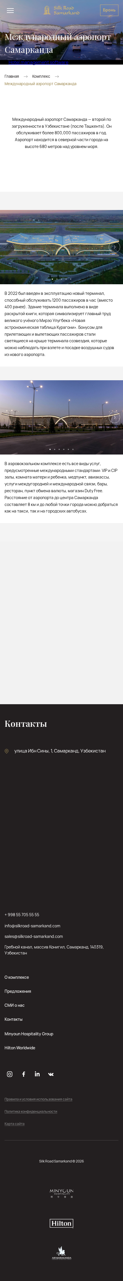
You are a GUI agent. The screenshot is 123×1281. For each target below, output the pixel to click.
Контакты (14, 1019)
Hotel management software (38, 62)
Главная (12, 76)
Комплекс (41, 76)
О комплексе (17, 977)
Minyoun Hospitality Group (29, 1033)
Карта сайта (15, 1124)
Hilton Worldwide (20, 1047)
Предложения (18, 991)
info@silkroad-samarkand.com (32, 925)
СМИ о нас (15, 1005)
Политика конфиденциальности (31, 1112)
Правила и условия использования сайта (38, 1099)
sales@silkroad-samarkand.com (34, 936)
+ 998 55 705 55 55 (22, 914)
